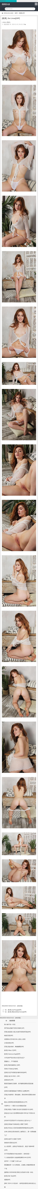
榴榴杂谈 (6, 4)
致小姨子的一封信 (9, 1024)
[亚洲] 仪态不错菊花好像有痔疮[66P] (15, 1072)
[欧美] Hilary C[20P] (10, 1050)
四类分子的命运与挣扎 (11, 1069)
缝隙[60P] (7, 1179)
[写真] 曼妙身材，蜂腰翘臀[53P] (14, 1046)
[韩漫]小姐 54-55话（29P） (12, 1076)
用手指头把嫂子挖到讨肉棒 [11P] (14, 1028)
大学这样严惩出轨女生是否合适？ (14, 1057)
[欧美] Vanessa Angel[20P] (12, 1054)
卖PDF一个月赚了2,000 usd (12, 1161)
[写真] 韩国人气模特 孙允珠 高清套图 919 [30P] (18, 1109)
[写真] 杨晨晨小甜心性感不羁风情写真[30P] (17, 1032)
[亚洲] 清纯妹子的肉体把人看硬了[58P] (16, 1124)
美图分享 (22, 13)
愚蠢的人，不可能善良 (11, 1061)
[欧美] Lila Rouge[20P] (14, 1010)
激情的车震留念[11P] (10, 1142)
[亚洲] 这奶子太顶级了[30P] (12, 1139)
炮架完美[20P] (8, 1035)
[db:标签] (20, 1006)
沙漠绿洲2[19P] (9, 1043)
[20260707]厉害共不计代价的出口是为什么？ (18, 1120)
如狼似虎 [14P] (8, 1080)
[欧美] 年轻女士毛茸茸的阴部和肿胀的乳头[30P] (18, 1128)
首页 (16, 13)
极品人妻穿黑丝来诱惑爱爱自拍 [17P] (15, 1102)
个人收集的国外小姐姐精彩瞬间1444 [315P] (17, 1157)
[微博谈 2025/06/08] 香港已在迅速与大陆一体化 (18, 1172)
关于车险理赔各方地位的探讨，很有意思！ (17, 1154)
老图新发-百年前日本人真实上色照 (14, 1039)
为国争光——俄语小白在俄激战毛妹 (15, 1105)
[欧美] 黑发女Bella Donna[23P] (17, 1012)
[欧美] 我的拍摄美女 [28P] (12, 1065)
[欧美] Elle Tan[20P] (10, 1176)
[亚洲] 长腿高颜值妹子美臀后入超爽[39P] (16, 1091)
